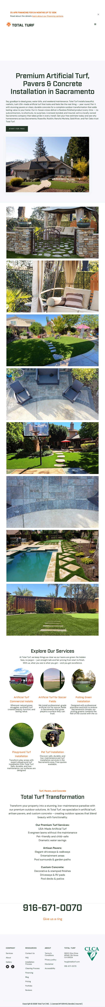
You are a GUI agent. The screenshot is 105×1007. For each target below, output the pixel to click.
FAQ (27, 958)
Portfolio (28, 986)
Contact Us (30, 953)
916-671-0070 (70, 966)
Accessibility (50, 968)
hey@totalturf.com (72, 962)
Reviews (28, 990)
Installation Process (29, 963)
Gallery (9, 962)
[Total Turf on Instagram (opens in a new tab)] (7, 966)
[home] (20, 24)
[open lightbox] (52, 233)
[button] (95, 24)
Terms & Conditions (49, 954)
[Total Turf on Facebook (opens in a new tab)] (12, 966)
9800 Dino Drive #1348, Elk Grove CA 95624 (71, 955)
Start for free (17, 129)
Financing (29, 973)
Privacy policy (50, 960)
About (8, 958)
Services (9, 953)
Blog (27, 977)
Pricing (28, 981)
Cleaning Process (32, 968)
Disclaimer (49, 964)
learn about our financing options (47, 16)
